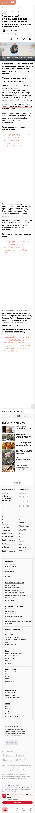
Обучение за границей (12, 684)
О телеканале (6, 527)
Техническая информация (22, 530)
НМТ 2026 (8, 679)
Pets (3, 7)
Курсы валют (9, 634)
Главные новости (10, 564)
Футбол (7, 709)
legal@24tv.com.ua (24, 788)
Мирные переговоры (11, 590)
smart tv (7, 760)
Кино (7, 651)
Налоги (7, 642)
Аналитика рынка (10, 692)
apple (20, 755)
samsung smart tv (20, 760)
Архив (20, 544)
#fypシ (27, 135)
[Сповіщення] (33, 2)
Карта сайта (22, 547)
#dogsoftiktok (9, 143)
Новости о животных (12, 7)
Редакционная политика (6, 523)
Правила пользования (8, 536)
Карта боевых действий (12, 587)
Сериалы (8, 663)
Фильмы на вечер (10, 658)
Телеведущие (6, 530)
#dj (11, 138)
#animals (21, 140)
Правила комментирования (24, 526)
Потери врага (9, 600)
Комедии (8, 661)
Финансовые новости (12, 637)
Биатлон (7, 714)
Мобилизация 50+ (10, 611)
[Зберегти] (30, 38)
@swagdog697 (9, 135)
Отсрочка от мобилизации (13, 619)
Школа (7, 676)
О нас (3, 516)
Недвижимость (10, 690)
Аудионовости (9, 574)
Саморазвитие (9, 681)
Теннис (7, 711)
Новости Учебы (10, 669)
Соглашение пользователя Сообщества (23, 521)
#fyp (22, 135)
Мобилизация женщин (12, 614)
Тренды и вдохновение (12, 697)
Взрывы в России (10, 598)
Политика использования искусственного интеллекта (6, 545)
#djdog (7, 138)
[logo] (12, 2)
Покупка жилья (10, 695)
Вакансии (21, 537)
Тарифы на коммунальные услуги (15, 639)
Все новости (9, 562)
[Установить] (17, 799)
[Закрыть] (31, 795)
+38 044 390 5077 (24, 489)
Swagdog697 (14, 34)
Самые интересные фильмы (13, 653)
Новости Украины (10, 566)
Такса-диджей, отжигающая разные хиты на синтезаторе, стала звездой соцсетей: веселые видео (26, 7)
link (19, 496)
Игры (20, 550)
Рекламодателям (7, 533)
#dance (16, 138)
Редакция (5, 520)
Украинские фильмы (11, 656)
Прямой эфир (9, 569)
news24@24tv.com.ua (8, 489)
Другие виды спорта (11, 716)
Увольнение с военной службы (14, 609)
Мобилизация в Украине (14, 606)
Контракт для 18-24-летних (13, 616)
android (7, 755)
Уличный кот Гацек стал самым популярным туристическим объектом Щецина (17, 106)
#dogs (17, 143)
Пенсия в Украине (10, 644)
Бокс (6, 706)
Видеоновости (9, 571)
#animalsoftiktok (11, 140)
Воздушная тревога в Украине (14, 593)
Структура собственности (23, 540)
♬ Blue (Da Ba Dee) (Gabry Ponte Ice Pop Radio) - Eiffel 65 (17, 348)
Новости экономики (12, 630)
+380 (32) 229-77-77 (13, 786)
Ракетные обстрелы (11, 585)
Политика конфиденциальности (8, 540)
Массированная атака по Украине (15, 595)
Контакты (21, 533)
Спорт (7, 704)
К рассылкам (11, 743)
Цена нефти (9, 632)
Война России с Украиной (14, 583)
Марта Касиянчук (11, 30)
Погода (7, 576)
